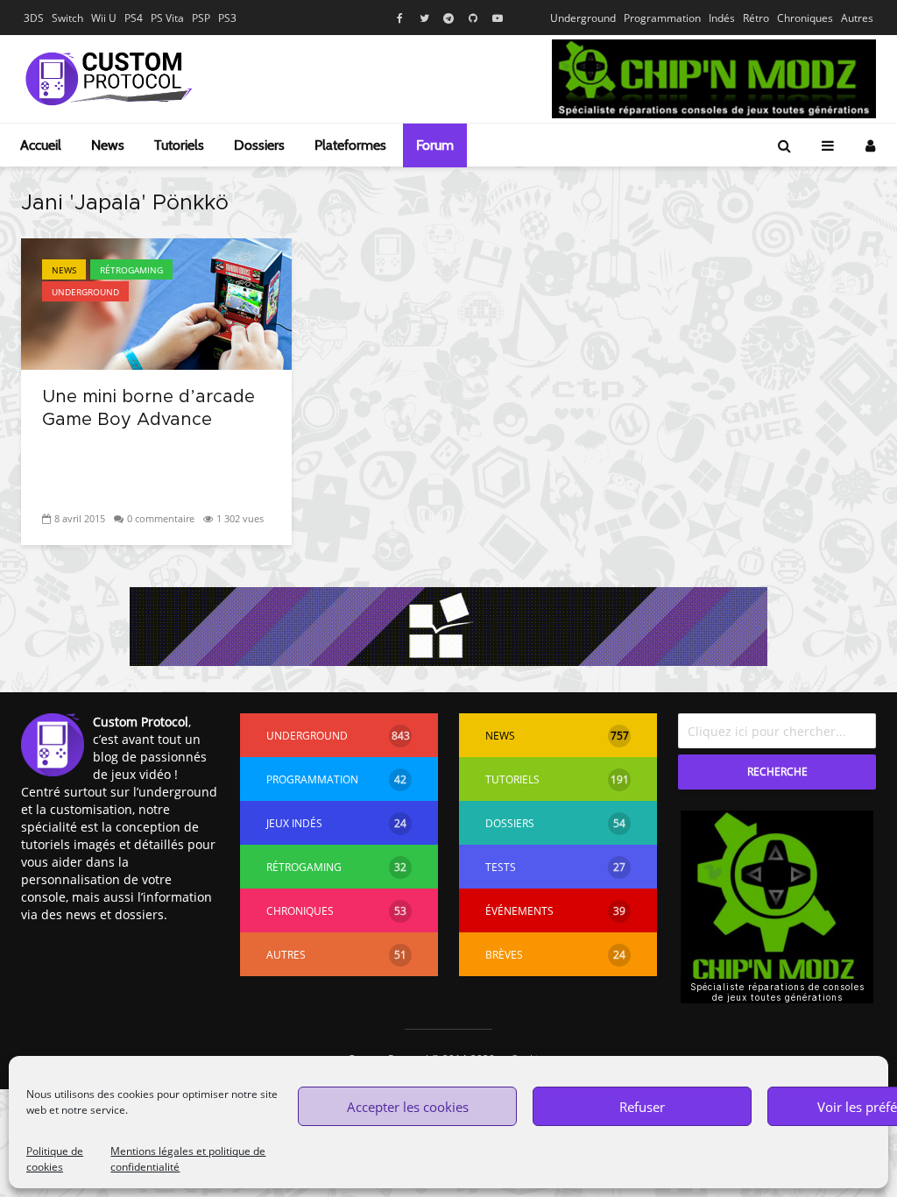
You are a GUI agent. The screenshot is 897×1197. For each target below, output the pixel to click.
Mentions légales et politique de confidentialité (187, 1159)
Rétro (756, 18)
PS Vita (167, 18)
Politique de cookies (54, 1159)
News (107, 145)
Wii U (104, 18)
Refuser (642, 1107)
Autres (857, 18)
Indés (722, 18)
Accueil (40, 145)
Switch (67, 18)
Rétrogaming (131, 270)
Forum (435, 145)
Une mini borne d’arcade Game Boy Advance (148, 408)
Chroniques (805, 18)
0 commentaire (160, 518)
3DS (34, 18)
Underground (583, 18)
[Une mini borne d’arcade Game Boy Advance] (156, 302)
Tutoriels (179, 145)
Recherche (777, 771)
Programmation (662, 18)
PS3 (227, 18)
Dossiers (259, 145)
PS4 (133, 18)
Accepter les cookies (408, 1107)
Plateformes (350, 145)
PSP (201, 18)
